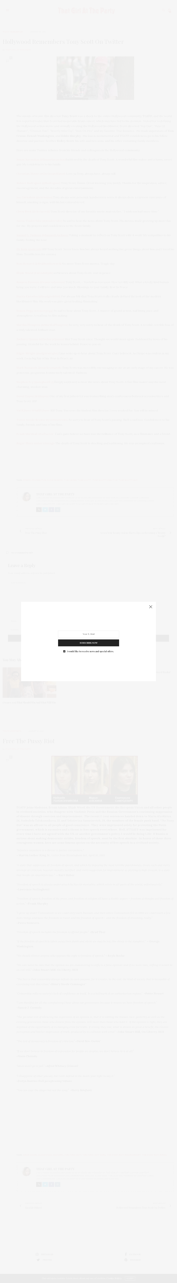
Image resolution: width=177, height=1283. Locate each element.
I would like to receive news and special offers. (90, 651)
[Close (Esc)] (150, 607)
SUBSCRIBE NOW (88, 643)
